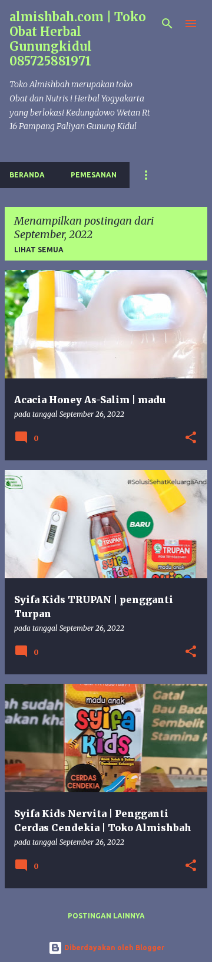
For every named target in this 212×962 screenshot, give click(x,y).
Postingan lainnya (106, 916)
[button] (191, 438)
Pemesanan (94, 175)
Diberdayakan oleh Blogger (113, 947)
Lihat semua (39, 249)
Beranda (27, 175)
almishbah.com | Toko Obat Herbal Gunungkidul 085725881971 (77, 38)
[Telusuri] (167, 23)
